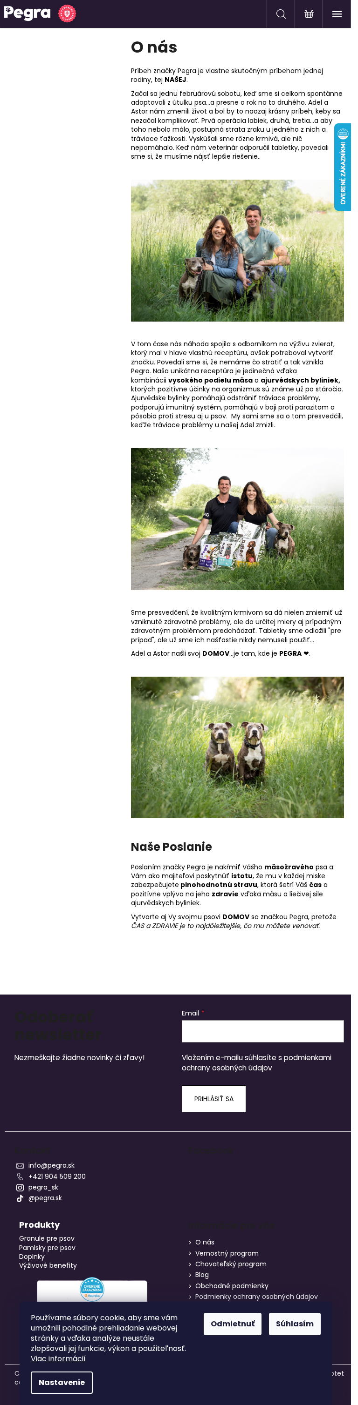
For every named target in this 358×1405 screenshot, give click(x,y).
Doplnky (32, 1256)
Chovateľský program (231, 1264)
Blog (202, 1274)
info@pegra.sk (51, 1165)
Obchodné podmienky (231, 1286)
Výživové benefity (48, 1265)
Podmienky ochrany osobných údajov (256, 1296)
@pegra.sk (45, 1198)
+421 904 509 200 (57, 1176)
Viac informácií (58, 1358)
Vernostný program (227, 1253)
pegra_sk (43, 1187)
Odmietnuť (233, 1323)
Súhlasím (295, 1323)
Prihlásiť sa (214, 1098)
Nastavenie (62, 1382)
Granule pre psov (47, 1238)
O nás (204, 1242)
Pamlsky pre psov (47, 1248)
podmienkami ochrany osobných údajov (256, 1063)
